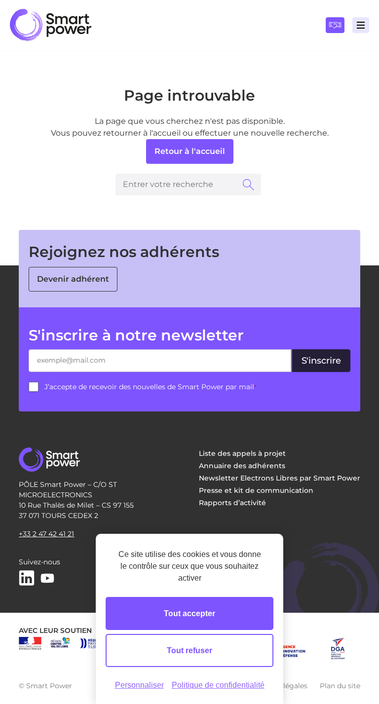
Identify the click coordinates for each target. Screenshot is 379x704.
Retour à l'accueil (189, 151)
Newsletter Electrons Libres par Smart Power (279, 478)
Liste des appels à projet (242, 453)
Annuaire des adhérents (242, 465)
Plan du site (340, 685)
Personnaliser (139, 685)
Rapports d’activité (232, 502)
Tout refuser (189, 650)
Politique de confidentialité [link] (218, 685)
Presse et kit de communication (256, 490)
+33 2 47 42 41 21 (46, 533)
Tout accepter (189, 613)
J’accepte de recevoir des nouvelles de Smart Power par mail (150, 386)
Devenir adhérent (73, 279)
